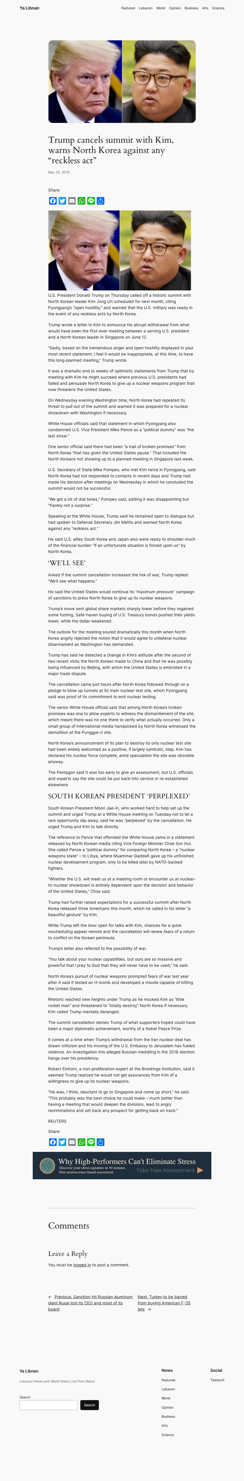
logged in (82, 1265)
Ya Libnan (29, 7)
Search (25, 1397)
